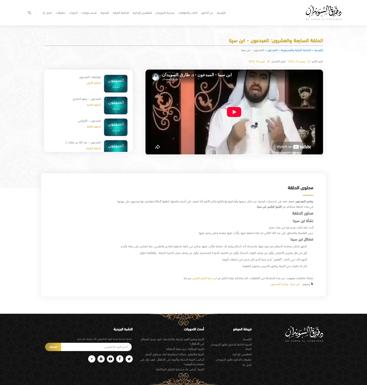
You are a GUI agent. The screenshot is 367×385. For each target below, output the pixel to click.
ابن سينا (295, 284)
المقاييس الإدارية (142, 12)
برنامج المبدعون (279, 284)
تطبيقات (60, 12)
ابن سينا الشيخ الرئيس (204, 278)
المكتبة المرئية (121, 12)
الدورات (73, 12)
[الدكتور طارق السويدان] (323, 13)
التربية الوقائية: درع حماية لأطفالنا (185, 349)
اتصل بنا (47, 12)
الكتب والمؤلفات (187, 12)
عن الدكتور (207, 12)
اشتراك (53, 347)
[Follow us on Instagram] (101, 359)
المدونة (104, 12)
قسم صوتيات (89, 12)
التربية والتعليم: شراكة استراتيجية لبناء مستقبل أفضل (174, 354)
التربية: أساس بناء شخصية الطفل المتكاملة (180, 369)
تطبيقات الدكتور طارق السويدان (234, 359)
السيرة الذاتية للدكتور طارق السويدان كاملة (231, 347)
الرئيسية (221, 12)
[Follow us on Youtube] (110, 359)
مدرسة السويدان (165, 12)
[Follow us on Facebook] (119, 359)
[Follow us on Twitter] (129, 359)
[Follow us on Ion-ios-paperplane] (91, 359)
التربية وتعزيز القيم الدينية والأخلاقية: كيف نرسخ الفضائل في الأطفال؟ (172, 341)
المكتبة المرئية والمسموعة (296, 50)
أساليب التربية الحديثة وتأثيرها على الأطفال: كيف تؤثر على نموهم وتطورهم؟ (172, 362)
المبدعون (272, 50)
